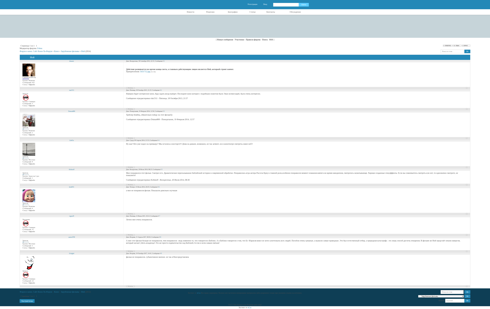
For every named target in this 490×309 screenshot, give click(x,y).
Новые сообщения (225, 40)
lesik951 (71, 187)
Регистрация (252, 4)
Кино (56, 51)
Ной (83, 51)
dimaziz (71, 61)
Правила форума (253, 40)
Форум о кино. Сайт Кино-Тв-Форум (36, 51)
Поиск (265, 40)
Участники (239, 40)
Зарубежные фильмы (70, 51)
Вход (265, 4)
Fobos (39, 48)
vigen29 (71, 216)
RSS (271, 40)
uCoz (199, 293)
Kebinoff (71, 169)
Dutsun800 (71, 111)
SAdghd (71, 253)
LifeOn (71, 140)
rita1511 (71, 90)
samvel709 (71, 237)
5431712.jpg (145, 71)
